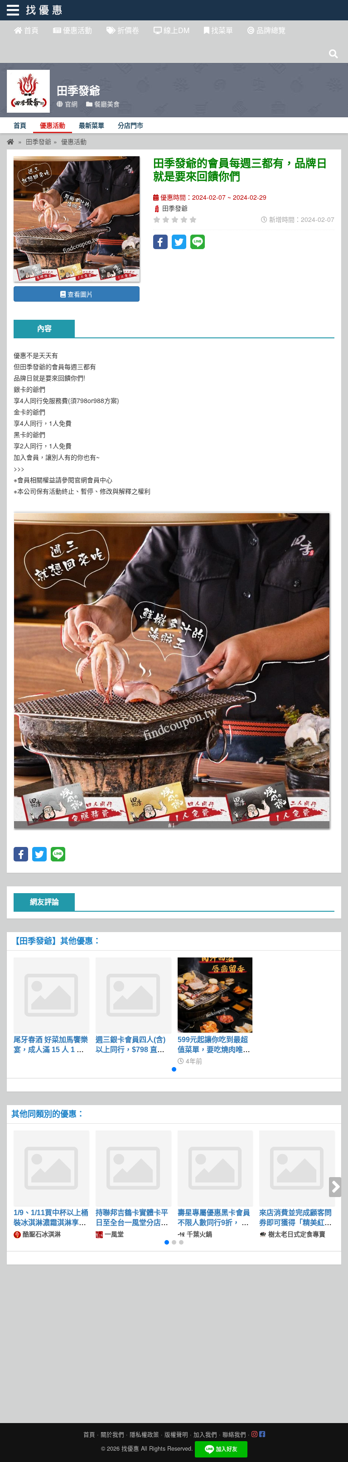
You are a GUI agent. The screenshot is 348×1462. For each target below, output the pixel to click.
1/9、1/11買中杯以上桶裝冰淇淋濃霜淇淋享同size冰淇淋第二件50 (51, 1223)
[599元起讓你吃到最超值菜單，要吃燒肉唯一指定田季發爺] (215, 995)
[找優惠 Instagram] (254, 1434)
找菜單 (221, 30)
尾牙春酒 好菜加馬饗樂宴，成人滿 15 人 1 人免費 (51, 1050)
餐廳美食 (106, 103)
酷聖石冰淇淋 (41, 1233)
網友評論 (44, 902)
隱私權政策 (144, 1434)
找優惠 (130, 1448)
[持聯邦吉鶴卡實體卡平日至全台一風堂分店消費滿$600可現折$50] (133, 1168)
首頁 (30, 30)
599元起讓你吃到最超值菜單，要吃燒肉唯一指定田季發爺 (214, 1050)
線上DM (175, 30)
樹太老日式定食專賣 (295, 1233)
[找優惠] (10, 141)
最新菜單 (91, 125)
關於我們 (112, 1434)
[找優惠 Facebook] (262, 1434)
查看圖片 (79, 293)
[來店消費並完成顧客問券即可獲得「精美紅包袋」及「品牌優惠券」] (296, 1168)
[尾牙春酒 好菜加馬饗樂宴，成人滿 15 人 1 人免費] (51, 995)
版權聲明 (176, 1434)
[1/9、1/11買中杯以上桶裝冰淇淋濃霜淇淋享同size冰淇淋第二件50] (51, 1168)
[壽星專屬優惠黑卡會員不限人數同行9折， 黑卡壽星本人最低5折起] (215, 1168)
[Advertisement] (174, 1341)
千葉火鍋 (198, 1233)
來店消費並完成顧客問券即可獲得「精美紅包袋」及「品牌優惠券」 (295, 1223)
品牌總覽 (270, 30)
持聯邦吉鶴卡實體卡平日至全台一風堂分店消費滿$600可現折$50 (132, 1223)
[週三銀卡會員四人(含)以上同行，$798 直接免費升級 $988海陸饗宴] (133, 995)
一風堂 (113, 1233)
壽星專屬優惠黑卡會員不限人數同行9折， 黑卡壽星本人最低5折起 (214, 1223)
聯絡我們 (234, 1434)
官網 (70, 103)
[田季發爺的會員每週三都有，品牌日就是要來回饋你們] (77, 219)
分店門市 (130, 125)
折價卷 (127, 30)
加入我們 (205, 1434)
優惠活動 (76, 30)
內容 (44, 328)
